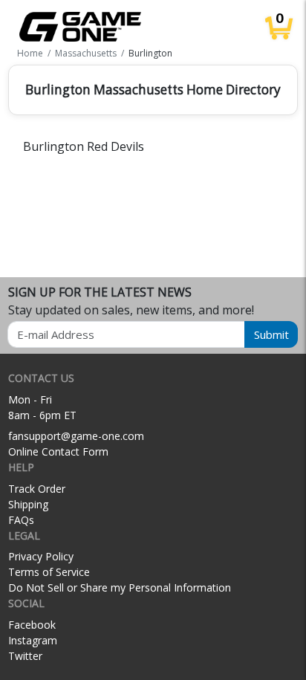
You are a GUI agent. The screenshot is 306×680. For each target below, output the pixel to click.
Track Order (36, 489)
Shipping (28, 504)
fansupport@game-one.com (76, 436)
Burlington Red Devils (83, 146)
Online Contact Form (58, 451)
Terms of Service (49, 572)
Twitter (25, 656)
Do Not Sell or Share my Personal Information (119, 587)
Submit (271, 334)
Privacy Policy (41, 556)
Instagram (32, 640)
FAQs (21, 520)
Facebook (32, 625)
